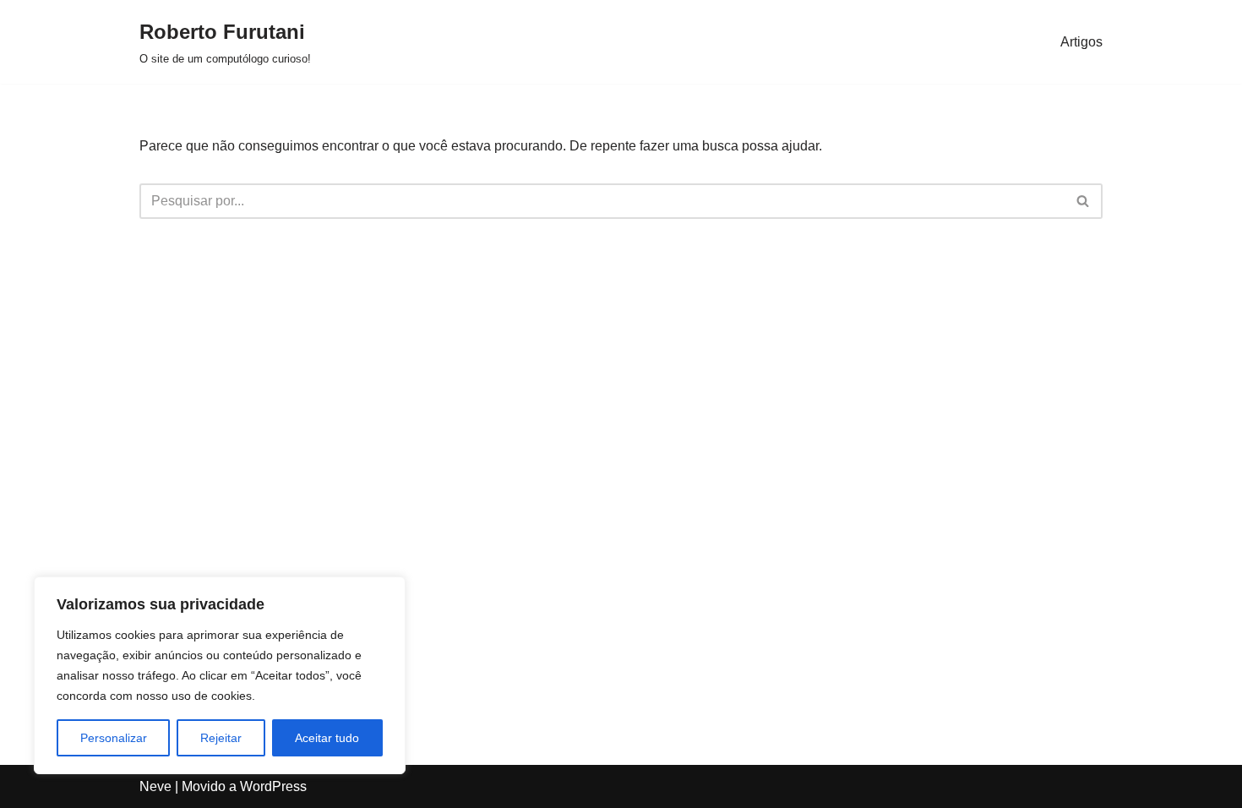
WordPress (273, 786)
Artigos (1081, 42)
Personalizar (113, 738)
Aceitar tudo (327, 738)
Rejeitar (221, 738)
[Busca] (1084, 201)
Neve (155, 786)
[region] (220, 675)
